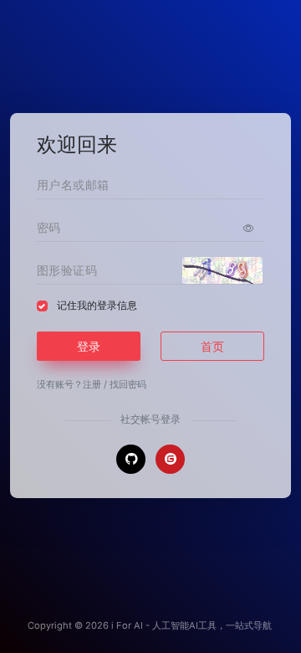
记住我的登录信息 (97, 305)
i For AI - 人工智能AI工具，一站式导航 (191, 625)
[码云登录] (170, 459)
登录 (88, 346)
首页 (212, 346)
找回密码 (128, 384)
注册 (92, 384)
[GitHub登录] (130, 459)
